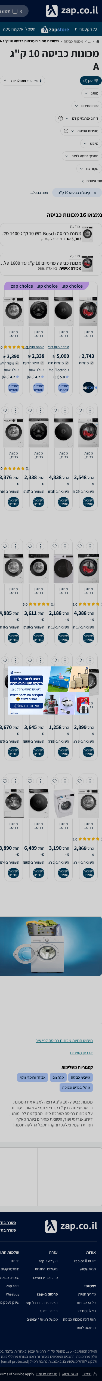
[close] (87, 668)
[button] (87, 668)
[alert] (51, 691)
